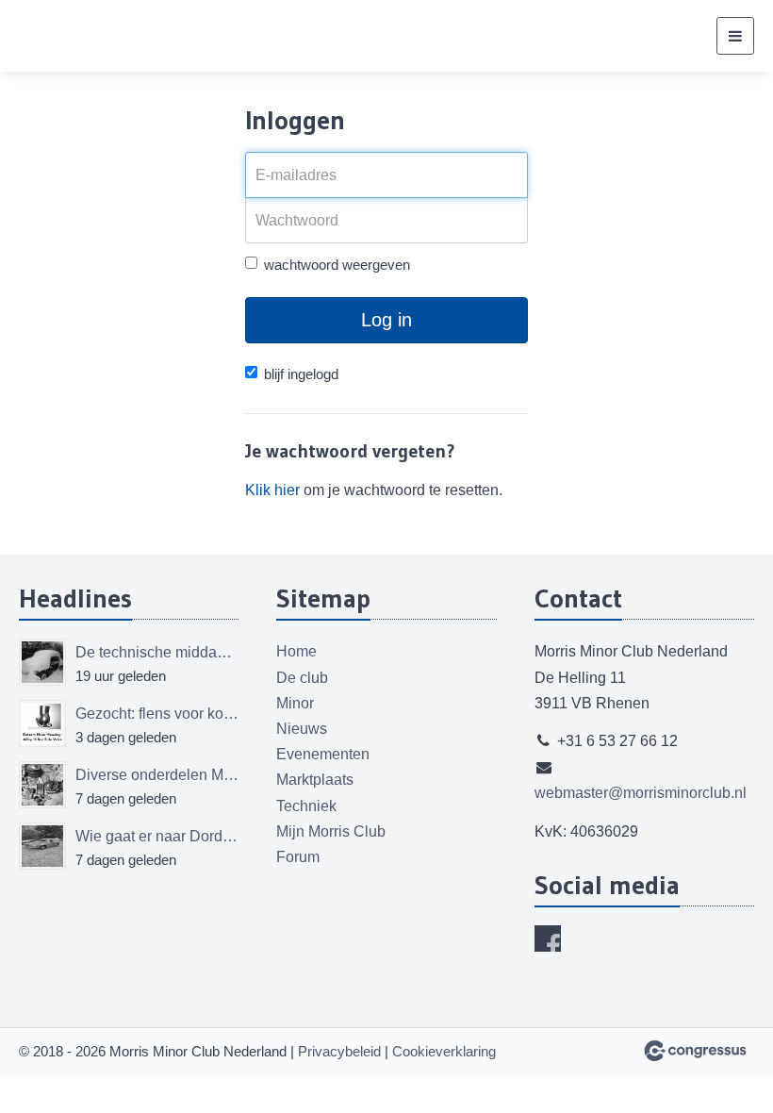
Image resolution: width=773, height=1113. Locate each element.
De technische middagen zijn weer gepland (156, 652)
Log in (386, 319)
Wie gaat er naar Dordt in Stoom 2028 (156, 836)
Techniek (306, 806)
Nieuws (301, 729)
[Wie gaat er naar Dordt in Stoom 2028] (42, 846)
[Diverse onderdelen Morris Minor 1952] (42, 784)
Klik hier (272, 490)
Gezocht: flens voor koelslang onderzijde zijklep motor (156, 714)
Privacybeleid (339, 1051)
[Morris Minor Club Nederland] (113, 35)
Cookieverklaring (444, 1051)
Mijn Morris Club (331, 831)
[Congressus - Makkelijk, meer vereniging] (695, 1050)
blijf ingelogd (301, 374)
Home (296, 651)
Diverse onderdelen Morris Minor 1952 (156, 775)
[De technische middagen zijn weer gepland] (42, 662)
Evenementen (323, 754)
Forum (298, 857)
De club (302, 678)
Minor (295, 703)
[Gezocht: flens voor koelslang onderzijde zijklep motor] (42, 723)
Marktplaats (315, 780)
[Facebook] (548, 938)
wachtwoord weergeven (337, 265)
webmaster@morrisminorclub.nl (641, 793)
